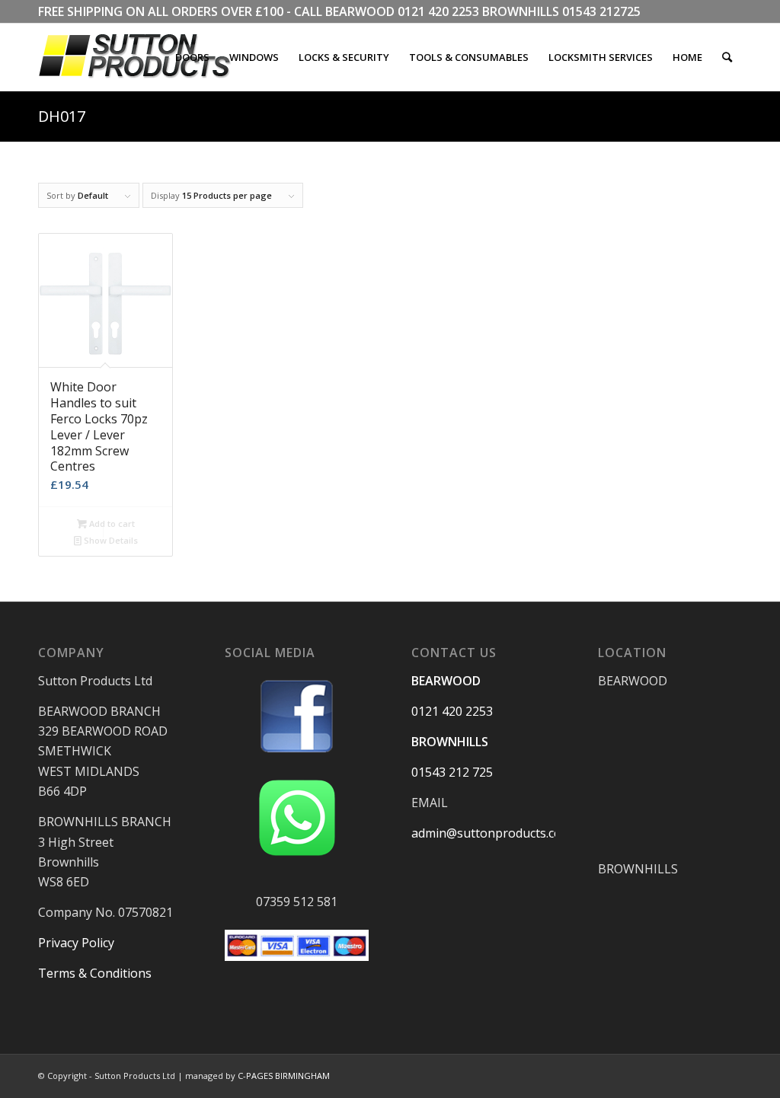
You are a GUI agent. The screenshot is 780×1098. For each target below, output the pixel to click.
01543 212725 (601, 11)
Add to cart (111, 523)
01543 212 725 (452, 772)
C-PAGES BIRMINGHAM (284, 1075)
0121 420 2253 (438, 11)
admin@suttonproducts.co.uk (494, 833)
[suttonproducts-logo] (150, 57)
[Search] (727, 57)
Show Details (110, 540)
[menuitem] (192, 57)
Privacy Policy (76, 942)
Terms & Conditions (95, 973)
